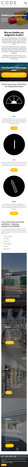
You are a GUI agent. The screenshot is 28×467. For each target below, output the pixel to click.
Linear (14, 170)
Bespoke (14, 213)
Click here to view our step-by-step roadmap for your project (14, 75)
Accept (4, 464)
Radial (14, 128)
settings (10, 462)
